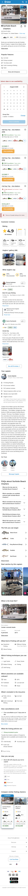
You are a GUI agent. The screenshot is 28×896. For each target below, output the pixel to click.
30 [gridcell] (4, 109)
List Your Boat (14, 859)
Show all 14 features (14, 72)
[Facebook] (10, 875)
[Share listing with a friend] (21, 26)
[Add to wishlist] (25, 26)
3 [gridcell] (17, 109)
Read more (5, 305)
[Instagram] (17, 875)
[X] (13, 875)
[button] (14, 116)
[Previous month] (23, 86)
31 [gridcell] (7, 109)
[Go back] (2, 2)
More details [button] (4, 724)
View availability (8, 151)
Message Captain (14, 474)
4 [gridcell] (20, 109)
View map (22, 33)
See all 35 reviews (13, 366)
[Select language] (16, 864)
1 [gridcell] (10, 109)
